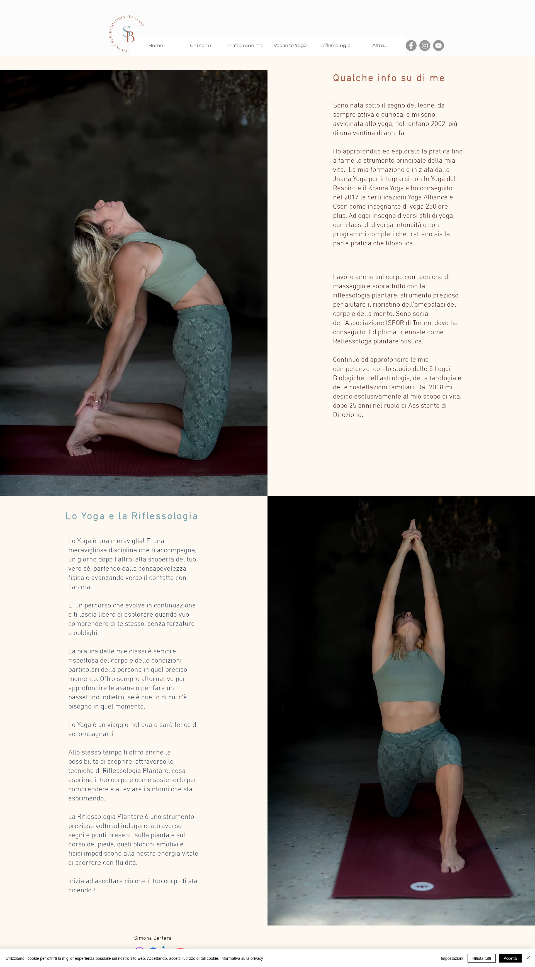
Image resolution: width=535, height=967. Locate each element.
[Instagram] (424, 45)
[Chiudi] (528, 958)
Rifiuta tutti (481, 958)
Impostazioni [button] (452, 958)
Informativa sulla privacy (241, 958)
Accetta (510, 958)
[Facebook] (411, 45)
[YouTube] (438, 45)
